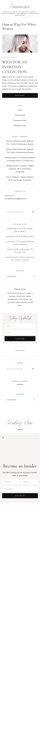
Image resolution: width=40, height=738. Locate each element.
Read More (20, 95)
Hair (3, 57)
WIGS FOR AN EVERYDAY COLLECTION (14, 67)
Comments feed (20, 120)
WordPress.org (20, 126)
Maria (8, 141)
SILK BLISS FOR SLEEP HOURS (20, 236)
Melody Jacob (10, 157)
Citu (7, 177)
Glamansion (20, 7)
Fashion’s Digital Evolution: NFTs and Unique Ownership (21, 169)
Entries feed (20, 115)
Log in (20, 110)
